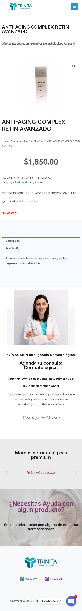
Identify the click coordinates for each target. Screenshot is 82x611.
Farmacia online (19, 141)
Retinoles (40, 182)
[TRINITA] (21, 6)
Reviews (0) (12, 248)
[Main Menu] (74, 6)
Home (5, 141)
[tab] (41, 240)
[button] (7, 472)
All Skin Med (37, 141)
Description (12, 240)
